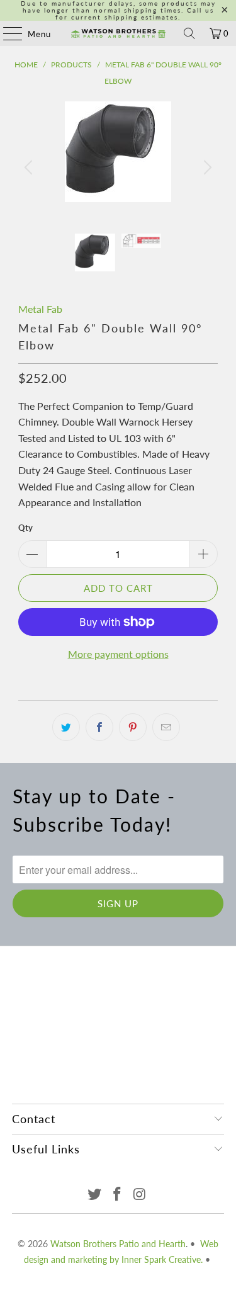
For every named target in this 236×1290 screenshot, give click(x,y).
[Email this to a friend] (166, 727)
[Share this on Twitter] (66, 727)
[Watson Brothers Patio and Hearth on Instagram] (139, 1194)
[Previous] (30, 167)
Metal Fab (40, 309)
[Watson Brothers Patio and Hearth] (118, 33)
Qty (25, 528)
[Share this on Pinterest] (133, 727)
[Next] (205, 167)
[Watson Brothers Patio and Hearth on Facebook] (117, 1194)
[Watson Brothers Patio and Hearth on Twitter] (95, 1194)
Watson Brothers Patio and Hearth (118, 1243)
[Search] (189, 33)
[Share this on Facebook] (99, 727)
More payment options (118, 654)
